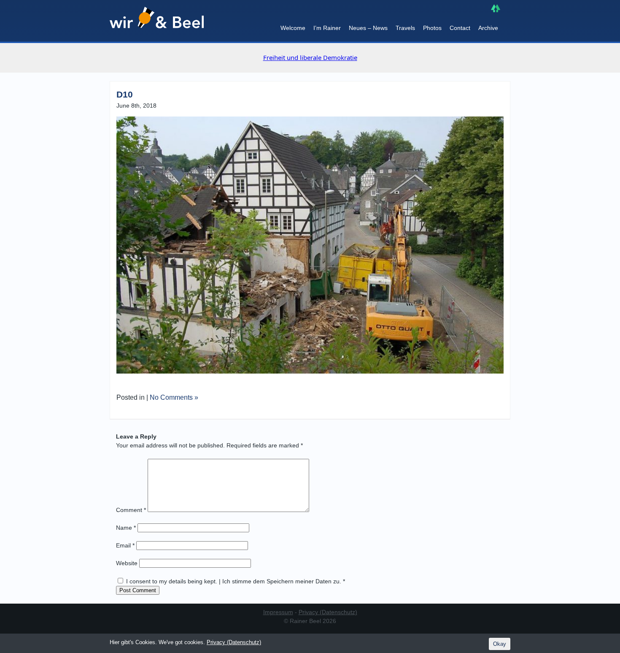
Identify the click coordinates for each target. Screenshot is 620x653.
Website (126, 563)
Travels (405, 27)
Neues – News (368, 27)
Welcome (292, 27)
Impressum (278, 612)
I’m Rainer (327, 27)
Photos (432, 27)
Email (125, 545)
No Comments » (174, 397)
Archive (488, 27)
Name (126, 527)
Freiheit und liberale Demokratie (310, 57)
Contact (460, 27)
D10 (124, 94)
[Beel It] (157, 21)
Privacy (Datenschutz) (328, 612)
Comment (131, 510)
